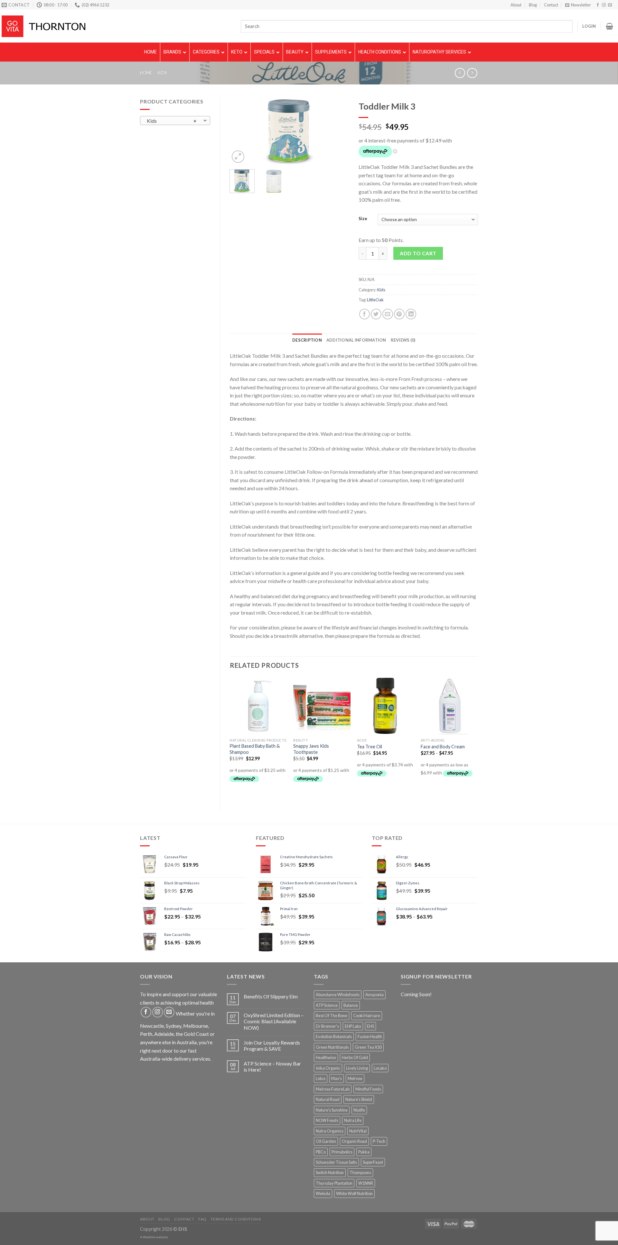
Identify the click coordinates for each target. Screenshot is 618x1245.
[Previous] (240, 131)
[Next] (338, 131)
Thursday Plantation (334, 1183)
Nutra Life (352, 1120)
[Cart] (609, 26)
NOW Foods (327, 1120)
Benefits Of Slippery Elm (271, 996)
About (515, 4)
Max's (336, 1078)
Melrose (355, 1078)
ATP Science (327, 1005)
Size (363, 219)
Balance (350, 1005)
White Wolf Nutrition (354, 1193)
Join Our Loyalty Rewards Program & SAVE (272, 1045)
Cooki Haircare (366, 1015)
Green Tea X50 (368, 1047)
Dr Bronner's (327, 1026)
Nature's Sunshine (332, 1110)
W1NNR (365, 1183)
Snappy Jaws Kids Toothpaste (311, 749)
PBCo (321, 1151)
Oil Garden (326, 1141)
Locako (380, 1068)
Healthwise (326, 1057)
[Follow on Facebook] (598, 5)
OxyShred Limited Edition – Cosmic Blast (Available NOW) (274, 1021)
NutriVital (358, 1130)
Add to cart (418, 253)
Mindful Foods (368, 1089)
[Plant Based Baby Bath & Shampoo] (258, 705)
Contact (551, 4)
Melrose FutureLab (333, 1089)
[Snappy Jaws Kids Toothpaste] (322, 705)
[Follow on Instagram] (604, 5)
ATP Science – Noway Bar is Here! (272, 1066)
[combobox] (175, 120)
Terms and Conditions (236, 1219)
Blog (533, 4)
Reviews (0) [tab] (403, 340)
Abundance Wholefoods (338, 994)
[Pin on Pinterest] (399, 314)
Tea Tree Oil (369, 746)
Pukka (364, 1151)
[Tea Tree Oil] (385, 705)
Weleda (323, 1193)
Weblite (149, 1237)
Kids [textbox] (171, 121)
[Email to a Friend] (387, 314)
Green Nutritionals (332, 1047)
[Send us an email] (610, 5)
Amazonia (374, 994)
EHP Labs (353, 1026)
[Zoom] (238, 157)
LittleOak (375, 299)
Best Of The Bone (331, 1015)
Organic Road (354, 1141)
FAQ (202, 1219)
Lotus (320, 1078)
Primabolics (342, 1151)
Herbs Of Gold (355, 1057)
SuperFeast (373, 1162)
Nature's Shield (358, 1099)
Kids (162, 72)
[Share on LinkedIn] (411, 314)
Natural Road (328, 1099)
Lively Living (357, 1068)
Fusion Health (370, 1036)
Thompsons (360, 1172)
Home (146, 72)
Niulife (359, 1110)
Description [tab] (307, 340)
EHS (370, 1026)
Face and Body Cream (443, 746)
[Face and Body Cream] (449, 705)
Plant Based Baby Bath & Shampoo (254, 749)
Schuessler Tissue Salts (336, 1162)
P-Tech (379, 1141)
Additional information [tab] (356, 340)
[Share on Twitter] (376, 314)
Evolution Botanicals (334, 1036)
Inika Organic (328, 1068)
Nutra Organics (329, 1130)
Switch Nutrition (330, 1172)
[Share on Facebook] (364, 314)
